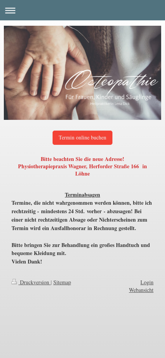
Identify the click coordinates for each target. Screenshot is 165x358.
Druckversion (34, 282)
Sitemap (62, 282)
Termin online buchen (82, 137)
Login (146, 282)
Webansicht (141, 289)
